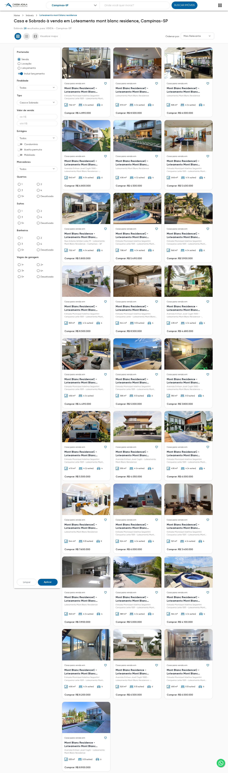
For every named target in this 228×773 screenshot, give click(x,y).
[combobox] (74, 5)
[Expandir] (95, 5)
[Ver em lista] (26, 36)
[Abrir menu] (220, 5)
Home (17, 15)
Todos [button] (23, 138)
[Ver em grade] (18, 36)
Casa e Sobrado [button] (29, 102)
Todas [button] (23, 87)
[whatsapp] (221, 763)
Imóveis (30, 15)
